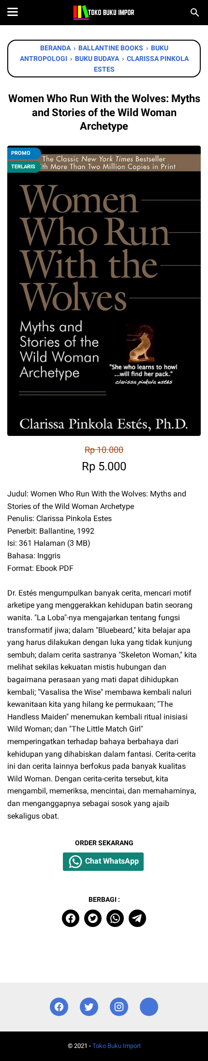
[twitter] (93, 918)
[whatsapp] (115, 918)
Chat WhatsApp (111, 861)
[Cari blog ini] (195, 12)
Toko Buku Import (116, 1045)
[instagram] (119, 1007)
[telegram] (137, 918)
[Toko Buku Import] (104, 12)
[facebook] (70, 918)
